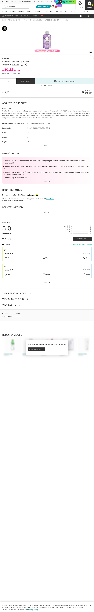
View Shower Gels (13, 299)
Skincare (21, 11)
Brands (83, 11)
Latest (8, 244)
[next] (74, 11)
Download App (42, 2)
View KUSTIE (9, 305)
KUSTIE (5, 58)
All (3, 244)
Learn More (50, 199)
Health (37, 11)
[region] (47, 607)
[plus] (12, 81)
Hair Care (59, 11)
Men (66, 11)
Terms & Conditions (13, 200)
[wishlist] (22, 64)
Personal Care (48, 11)
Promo (4, 11)
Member (13, 11)
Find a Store (50, 2)
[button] (89, 5)
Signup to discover (35, 349)
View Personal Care (14, 293)
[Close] (90, 605)
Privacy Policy (32, 610)
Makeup (30, 11)
